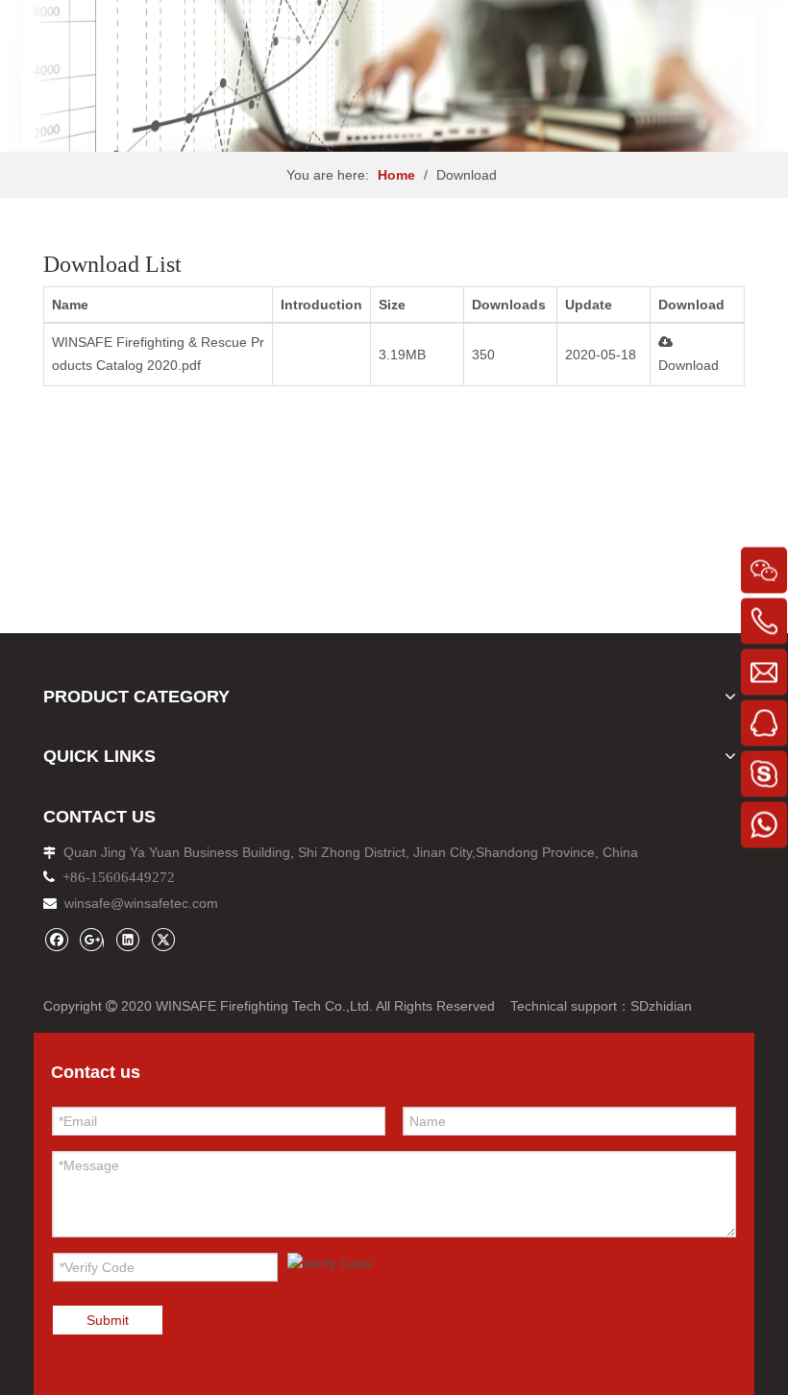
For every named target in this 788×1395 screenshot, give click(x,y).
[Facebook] (56, 939)
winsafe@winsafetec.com (141, 903)
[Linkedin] (127, 939)
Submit (107, 1320)
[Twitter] (163, 939)
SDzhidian (661, 1006)
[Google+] (92, 939)
